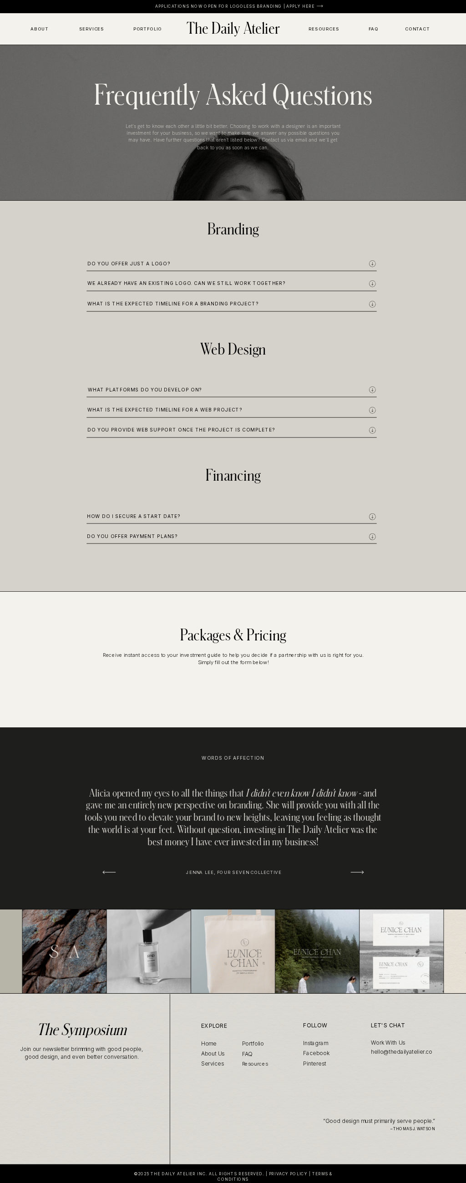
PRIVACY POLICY (288, 1173)
